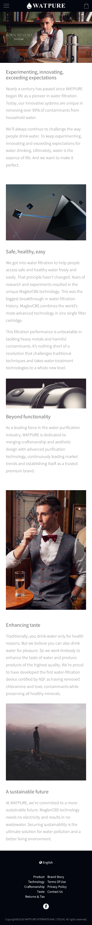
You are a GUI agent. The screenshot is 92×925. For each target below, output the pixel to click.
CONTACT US (71, 62)
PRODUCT (68, 32)
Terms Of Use (56, 882)
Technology (36, 882)
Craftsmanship (34, 887)
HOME (65, 22)
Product (39, 877)
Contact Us (55, 891)
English (47, 862)
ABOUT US (69, 52)
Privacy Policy (57, 887)
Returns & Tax (35, 896)
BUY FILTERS (71, 42)
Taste (41, 891)
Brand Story (55, 877)
